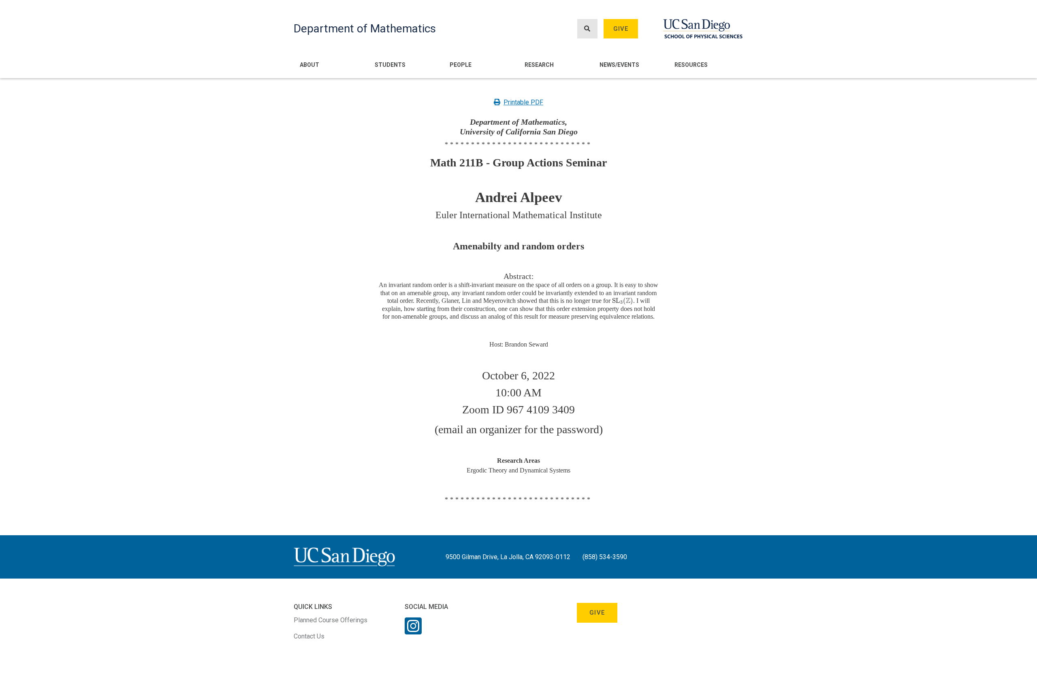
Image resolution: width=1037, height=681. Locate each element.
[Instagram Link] (413, 631)
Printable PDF (523, 102)
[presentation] (622, 300)
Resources (691, 65)
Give (621, 28)
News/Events (619, 65)
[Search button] (587, 29)
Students (390, 65)
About (309, 65)
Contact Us (309, 636)
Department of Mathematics (365, 28)
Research (539, 65)
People (461, 65)
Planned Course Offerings (330, 620)
